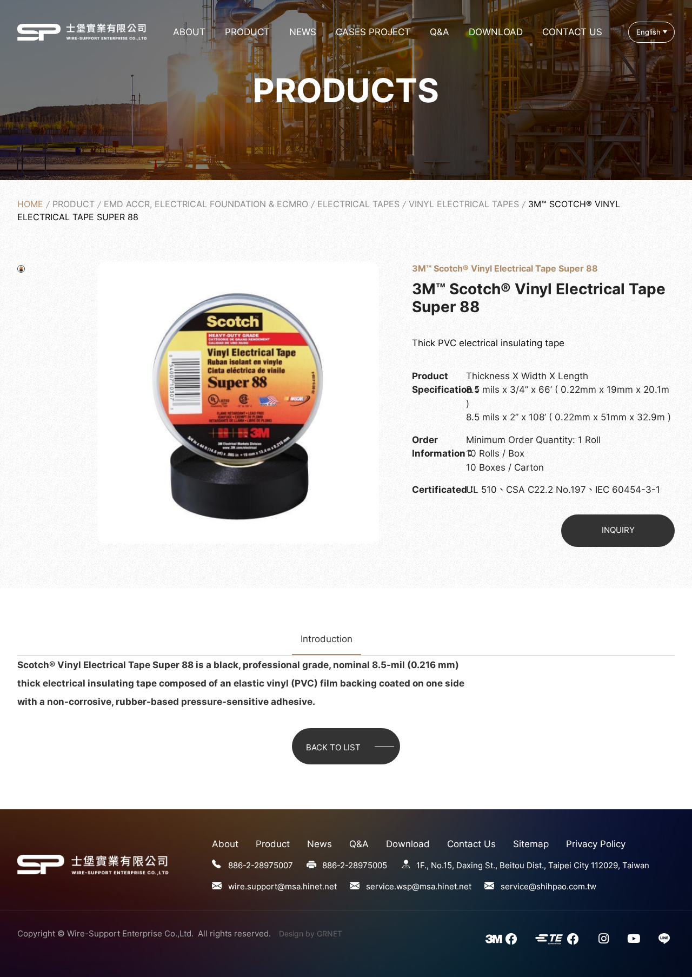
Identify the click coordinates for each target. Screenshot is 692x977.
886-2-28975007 (260, 865)
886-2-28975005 (354, 865)
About (189, 32)
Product (247, 32)
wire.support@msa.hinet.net (282, 886)
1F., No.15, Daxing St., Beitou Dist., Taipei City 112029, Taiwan (532, 865)
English (648, 32)
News (302, 32)
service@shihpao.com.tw (548, 886)
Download (496, 32)
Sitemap (531, 844)
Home (30, 204)
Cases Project (373, 32)
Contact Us (572, 32)
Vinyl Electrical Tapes (464, 204)
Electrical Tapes (358, 204)
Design (291, 933)
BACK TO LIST (333, 747)
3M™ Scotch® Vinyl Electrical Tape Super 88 (39, 32)
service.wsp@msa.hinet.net (418, 886)
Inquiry (618, 530)
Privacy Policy (596, 844)
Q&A (439, 32)
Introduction (326, 638)
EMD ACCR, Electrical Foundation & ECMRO (206, 204)
